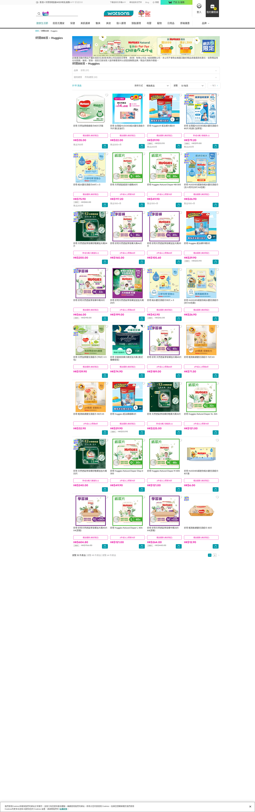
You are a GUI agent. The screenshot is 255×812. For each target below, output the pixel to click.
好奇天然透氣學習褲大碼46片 (126, 243)
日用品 (170, 23)
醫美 (98, 23)
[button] (212, 8)
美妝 (108, 23)
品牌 (204, 23)
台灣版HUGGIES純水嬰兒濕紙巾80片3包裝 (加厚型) (201, 127)
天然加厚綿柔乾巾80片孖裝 (88, 126)
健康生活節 (42, 23)
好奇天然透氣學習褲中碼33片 (89, 300)
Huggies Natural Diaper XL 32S (200, 414)
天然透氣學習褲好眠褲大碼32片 (164, 414)
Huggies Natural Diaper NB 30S (164, 184)
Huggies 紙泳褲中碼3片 (197, 243)
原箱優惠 (185, 23)
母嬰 (149, 23)
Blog (147, 2)
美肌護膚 (85, 23)
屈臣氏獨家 (58, 23)
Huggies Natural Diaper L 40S (126, 528)
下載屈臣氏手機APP (118, 2)
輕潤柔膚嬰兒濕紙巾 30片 (198, 528)
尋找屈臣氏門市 (135, 2)
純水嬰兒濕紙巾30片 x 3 (160, 300)
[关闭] (250, 806)
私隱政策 (63, 809)
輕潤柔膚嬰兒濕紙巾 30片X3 (88, 414)
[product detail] (90, 109)
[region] (127, 807)
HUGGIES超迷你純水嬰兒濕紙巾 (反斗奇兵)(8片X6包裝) (201, 186)
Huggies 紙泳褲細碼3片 (123, 414)
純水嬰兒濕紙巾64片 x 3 (86, 184)
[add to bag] (105, 146)
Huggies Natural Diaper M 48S (163, 471)
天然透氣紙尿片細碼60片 (124, 184)
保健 (72, 23)
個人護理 (121, 23)
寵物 (159, 23)
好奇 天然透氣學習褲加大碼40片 (164, 357)
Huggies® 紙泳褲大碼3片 (161, 126)
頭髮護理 (136, 23)
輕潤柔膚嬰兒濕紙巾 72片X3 (199, 357)
